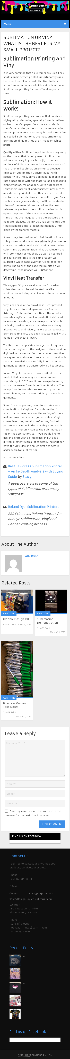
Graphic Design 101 (16, 619)
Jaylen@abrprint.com (39, 899)
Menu (7, 24)
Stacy (27, 477)
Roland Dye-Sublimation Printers (33, 507)
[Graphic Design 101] (17, 602)
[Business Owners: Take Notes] (17, 669)
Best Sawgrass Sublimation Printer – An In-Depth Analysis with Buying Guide (35, 471)
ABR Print (31, 556)
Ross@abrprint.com (41, 893)
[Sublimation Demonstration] (51, 602)
